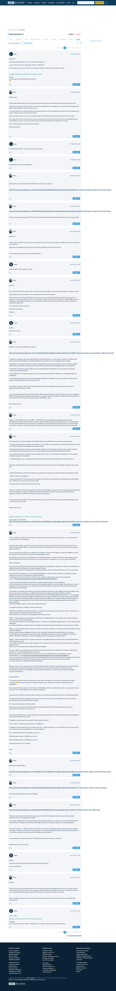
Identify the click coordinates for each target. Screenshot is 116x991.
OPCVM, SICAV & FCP (14, 962)
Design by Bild (18, 979)
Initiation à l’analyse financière (83, 956)
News (26, 39)
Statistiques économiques (15, 969)
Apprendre (37, 2)
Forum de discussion (74, 935)
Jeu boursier (79, 959)
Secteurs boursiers (13, 968)
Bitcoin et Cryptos (13, 956)
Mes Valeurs (51, 2)
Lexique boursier (80, 966)
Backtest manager (46, 954)
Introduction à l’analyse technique (84, 957)
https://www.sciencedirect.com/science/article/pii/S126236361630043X (36, 579)
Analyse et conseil (36, 39)
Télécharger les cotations (15, 971)
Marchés (44, 2)
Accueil (10, 29)
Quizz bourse (79, 969)
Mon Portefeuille (61, 2)
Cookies (78, 971)
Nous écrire (11, 979)
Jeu (73, 2)
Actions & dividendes (14, 950)
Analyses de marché (47, 950)
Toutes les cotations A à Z (15, 973)
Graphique (18, 39)
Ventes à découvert (47, 972)
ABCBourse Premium (47, 952)
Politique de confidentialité (29, 979)
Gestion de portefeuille (81, 954)
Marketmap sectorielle (14, 959)
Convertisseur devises (14, 957)
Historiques (63, 39)
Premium (100, 2)
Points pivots (45, 963)
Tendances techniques (47, 968)
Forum (68, 2)
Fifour (14, 92)
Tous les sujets (28, 43)
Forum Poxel (22, 29)
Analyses (30, 2)
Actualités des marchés (14, 952)
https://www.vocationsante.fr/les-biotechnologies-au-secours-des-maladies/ (46, 655)
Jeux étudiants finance (81, 962)
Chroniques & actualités (48, 958)
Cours (11, 39)
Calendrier (53, 39)
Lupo (15, 54)
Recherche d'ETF (13, 966)
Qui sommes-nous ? (41, 979)
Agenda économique (14, 954)
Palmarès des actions (14, 964)
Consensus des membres (82, 950)
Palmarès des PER (46, 964)
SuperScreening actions (48, 966)
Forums (15, 29)
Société (46, 39)
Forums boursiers (80, 952)
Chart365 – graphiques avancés (50, 956)
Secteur (71, 39)
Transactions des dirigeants (49, 970)
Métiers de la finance (81, 968)
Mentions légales (30, 978)
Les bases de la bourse (81, 964)
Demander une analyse (47, 960)
